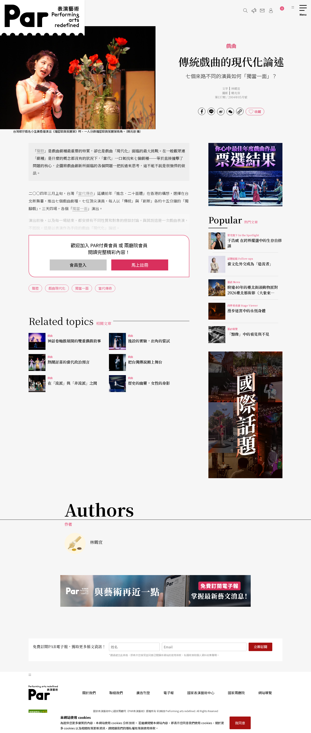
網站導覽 (265, 692)
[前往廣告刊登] (254, 10)
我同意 (240, 722)
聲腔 (40, 150)
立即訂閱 (260, 646)
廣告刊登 (143, 692)
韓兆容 (235, 93)
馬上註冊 (139, 265)
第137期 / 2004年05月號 (231, 97)
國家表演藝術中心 (200, 692)
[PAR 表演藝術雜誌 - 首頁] (42, 17)
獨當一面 (80, 208)
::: (293, 6)
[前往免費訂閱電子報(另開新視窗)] (155, 591)
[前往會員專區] (271, 10)
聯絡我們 (116, 692)
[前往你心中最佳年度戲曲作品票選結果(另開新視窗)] (245, 174)
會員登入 (78, 265)
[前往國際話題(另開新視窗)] (245, 415)
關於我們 (89, 692)
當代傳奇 (85, 193)
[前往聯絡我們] (262, 10)
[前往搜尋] (245, 10)
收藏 (257, 111)
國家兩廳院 (236, 692)
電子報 (169, 692)
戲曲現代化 (56, 288)
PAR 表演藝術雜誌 (43, 692)
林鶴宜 (235, 88)
